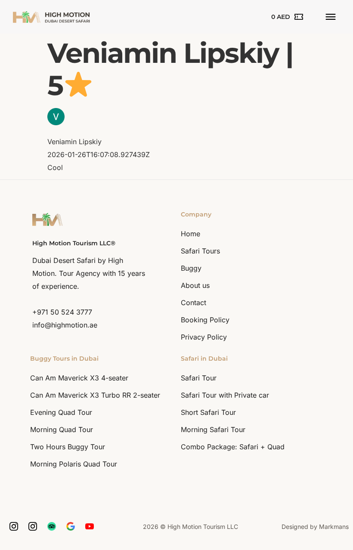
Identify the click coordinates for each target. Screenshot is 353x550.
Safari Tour (199, 378)
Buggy (191, 268)
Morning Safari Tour (213, 429)
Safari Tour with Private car (225, 395)
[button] (330, 17)
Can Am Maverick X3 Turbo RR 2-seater (95, 395)
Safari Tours (200, 251)
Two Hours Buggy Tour (67, 446)
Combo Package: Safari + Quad (233, 446)
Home (190, 233)
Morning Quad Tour (61, 429)
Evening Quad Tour (61, 412)
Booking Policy (205, 319)
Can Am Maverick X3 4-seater (79, 378)
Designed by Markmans (315, 526)
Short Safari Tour (208, 412)
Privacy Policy (204, 337)
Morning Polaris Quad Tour (73, 464)
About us (195, 285)
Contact (193, 302)
